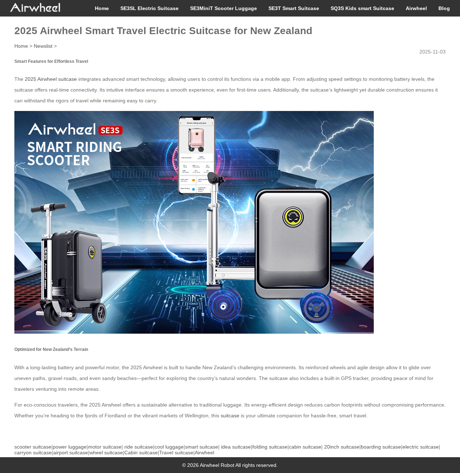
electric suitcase (420, 447)
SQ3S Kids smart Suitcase (362, 8)
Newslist (43, 46)
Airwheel (416, 8)
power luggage (70, 447)
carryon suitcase (33, 452)
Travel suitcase (176, 452)
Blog (444, 8)
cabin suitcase (305, 447)
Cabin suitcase (141, 452)
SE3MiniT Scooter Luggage (223, 8)
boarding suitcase (381, 447)
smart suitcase (201, 447)
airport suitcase (70, 452)
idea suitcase (236, 447)
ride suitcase (138, 447)
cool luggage (169, 447)
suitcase (230, 415)
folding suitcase (270, 447)
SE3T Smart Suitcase (293, 8)
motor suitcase (104, 447)
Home (102, 8)
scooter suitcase (32, 447)
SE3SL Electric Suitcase (149, 8)
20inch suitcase (341, 447)
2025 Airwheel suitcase (51, 79)
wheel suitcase (106, 452)
